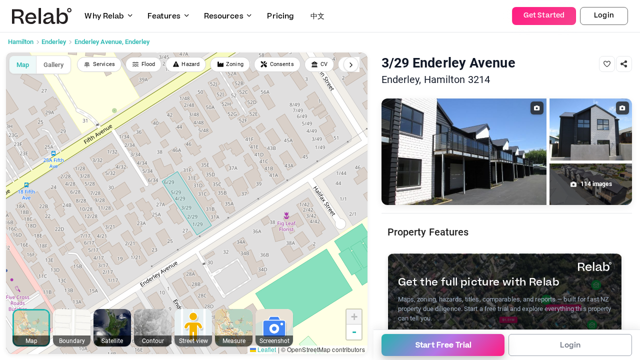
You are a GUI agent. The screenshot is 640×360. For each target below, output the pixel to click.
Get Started (544, 15)
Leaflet (266, 349)
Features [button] (164, 16)
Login (604, 15)
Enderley (54, 42)
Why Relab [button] (104, 16)
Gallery (54, 64)
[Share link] (624, 64)
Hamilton (21, 42)
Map (22, 64)
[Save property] (607, 64)
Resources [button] (224, 16)
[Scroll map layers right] (351, 64)
